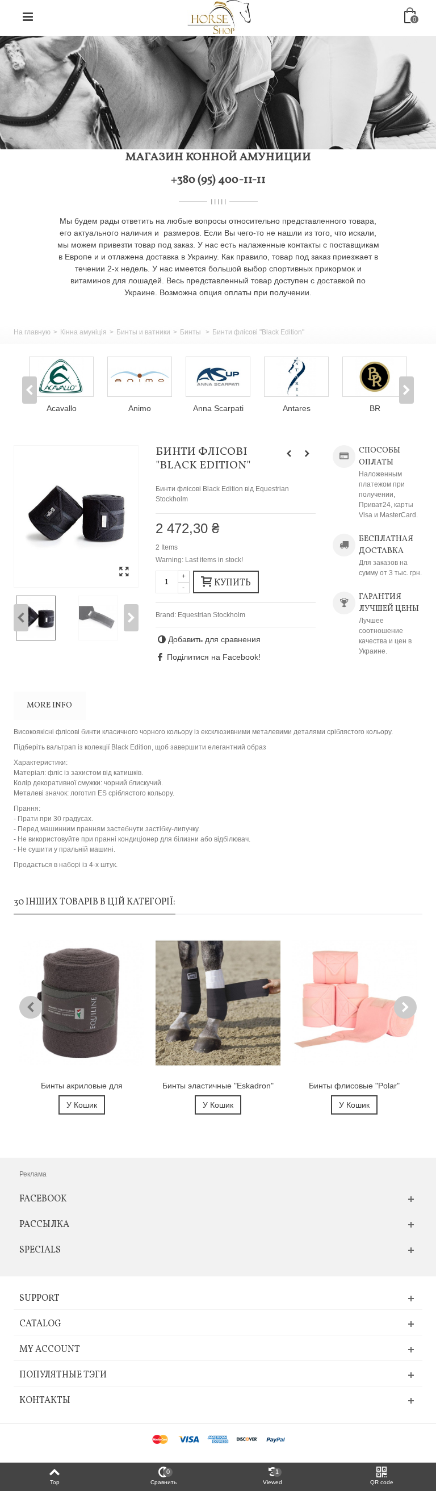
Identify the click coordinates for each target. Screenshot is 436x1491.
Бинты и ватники (143, 332)
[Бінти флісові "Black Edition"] (76, 516)
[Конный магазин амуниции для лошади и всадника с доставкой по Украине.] (219, 16)
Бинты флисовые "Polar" (354, 1085)
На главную (32, 332)
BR (312, 408)
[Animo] (76, 377)
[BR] (311, 377)
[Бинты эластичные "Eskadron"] (218, 1003)
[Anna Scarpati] (155, 377)
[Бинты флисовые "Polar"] (354, 1003)
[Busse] (390, 377)
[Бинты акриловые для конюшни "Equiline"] (81, 1003)
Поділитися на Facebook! (214, 656)
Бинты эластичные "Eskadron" (218, 1085)
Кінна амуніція (83, 332)
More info (49, 705)
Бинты (191, 332)
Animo (76, 408)
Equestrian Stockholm (211, 615)
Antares (234, 408)
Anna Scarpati (155, 408)
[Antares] (233, 377)
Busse (390, 408)
